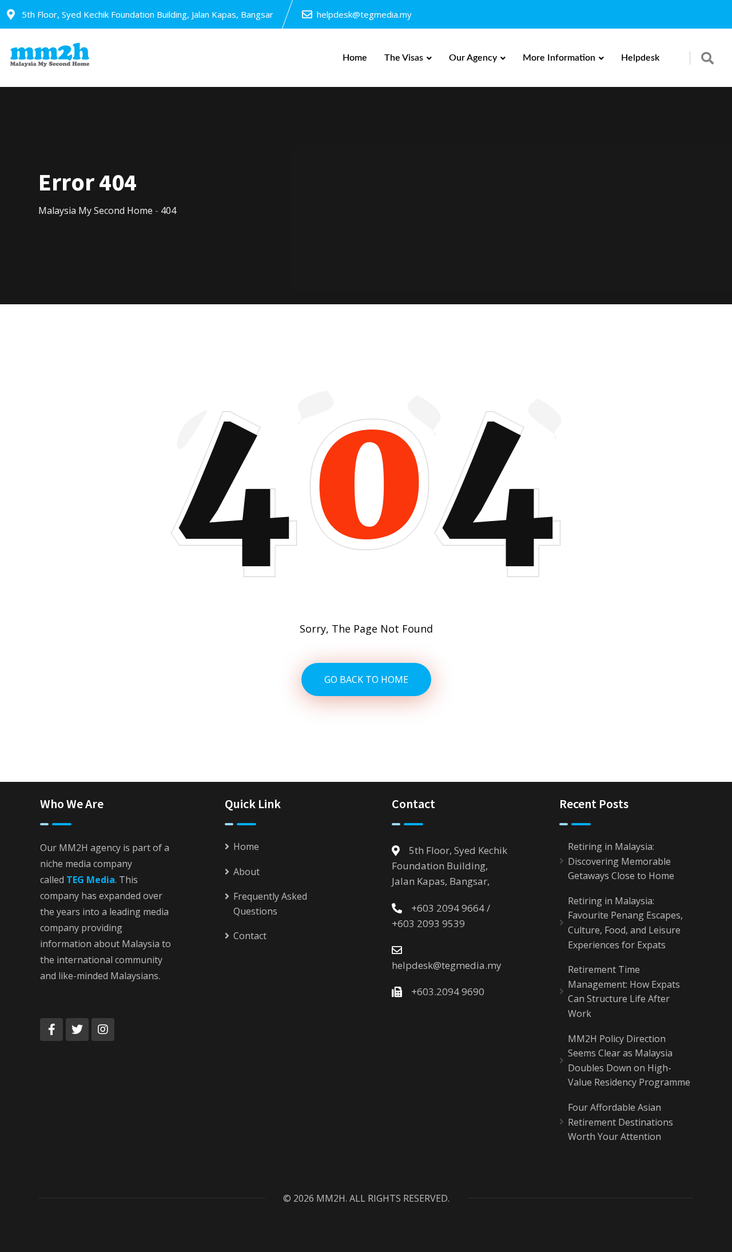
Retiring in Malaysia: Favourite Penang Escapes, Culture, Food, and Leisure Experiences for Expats (625, 923)
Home (355, 57)
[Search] (707, 57)
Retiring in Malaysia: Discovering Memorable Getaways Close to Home (621, 861)
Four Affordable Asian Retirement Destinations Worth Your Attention (620, 1122)
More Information (559, 57)
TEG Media (90, 879)
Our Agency (473, 57)
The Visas (403, 57)
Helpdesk (640, 57)
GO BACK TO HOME (366, 679)
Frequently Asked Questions (270, 903)
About (246, 871)
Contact (249, 935)
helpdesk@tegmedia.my (364, 14)
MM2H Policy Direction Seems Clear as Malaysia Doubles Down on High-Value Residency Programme (629, 1060)
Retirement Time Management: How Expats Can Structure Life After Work (624, 991)
